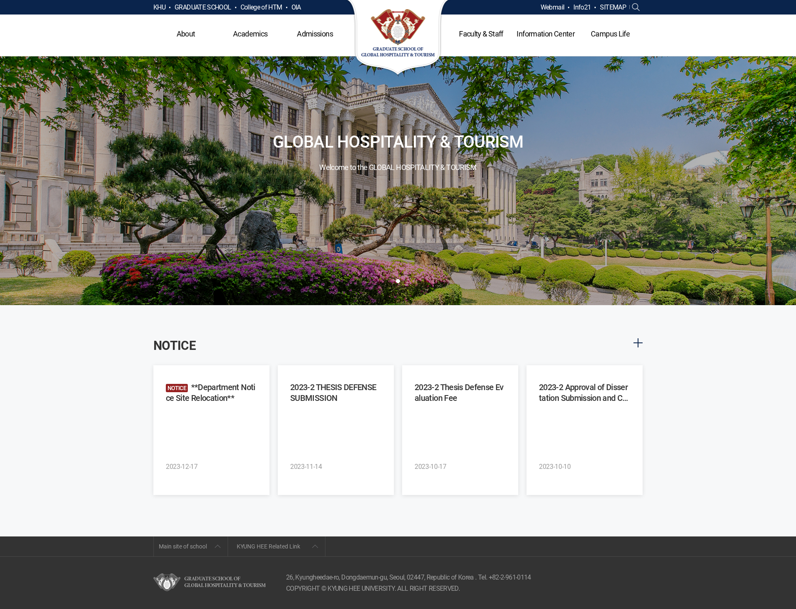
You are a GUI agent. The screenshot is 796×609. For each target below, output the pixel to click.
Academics (250, 33)
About (186, 33)
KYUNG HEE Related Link (268, 546)
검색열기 (636, 7)
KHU (159, 7)
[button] (398, 281)
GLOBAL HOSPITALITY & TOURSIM (398, 38)
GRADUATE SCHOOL (203, 7)
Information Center (545, 33)
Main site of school (183, 546)
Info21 (582, 7)
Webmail (553, 7)
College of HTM (261, 7)
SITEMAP (613, 7)
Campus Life (610, 33)
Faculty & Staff (481, 33)
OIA (296, 7)
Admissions (315, 33)
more (638, 342)
